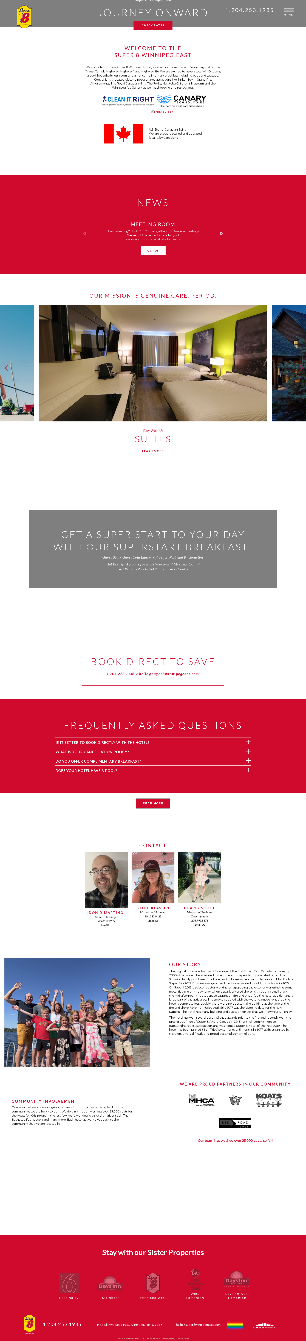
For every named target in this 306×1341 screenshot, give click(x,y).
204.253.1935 (106, 921)
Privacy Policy (168, 1338)
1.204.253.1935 (249, 10)
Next (221, 233)
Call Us (153, 250)
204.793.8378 (199, 920)
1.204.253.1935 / (122, 674)
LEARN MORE (153, 451)
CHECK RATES (153, 25)
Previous (85, 233)
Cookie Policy (183, 1338)
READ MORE (153, 803)
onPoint (156, 1338)
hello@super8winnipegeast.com (169, 674)
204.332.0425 (153, 916)
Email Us (106, 925)
